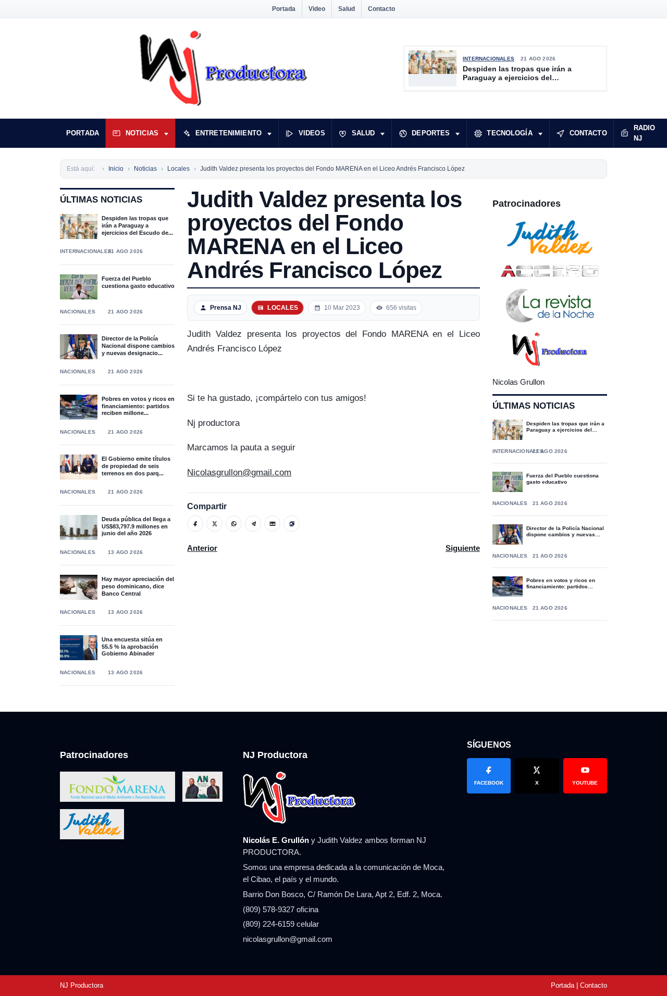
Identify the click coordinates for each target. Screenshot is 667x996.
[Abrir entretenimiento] (269, 133)
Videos (312, 133)
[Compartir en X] (214, 523)
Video (316, 8)
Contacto (381, 8)
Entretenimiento (228, 133)
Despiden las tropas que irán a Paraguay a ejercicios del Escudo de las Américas (517, 74)
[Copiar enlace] (291, 523)
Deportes (431, 133)
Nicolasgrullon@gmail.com (239, 472)
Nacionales (77, 311)
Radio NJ (645, 133)
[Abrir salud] (382, 133)
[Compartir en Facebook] (195, 523)
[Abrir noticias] (166, 133)
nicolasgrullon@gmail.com (287, 939)
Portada (283, 8)
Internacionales (488, 58)
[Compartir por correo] (272, 523)
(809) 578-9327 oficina (280, 909)
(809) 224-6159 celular (281, 923)
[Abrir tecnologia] (540, 133)
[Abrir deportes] (457, 133)
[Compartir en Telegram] (253, 523)
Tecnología (509, 133)
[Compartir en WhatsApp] (234, 523)
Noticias (142, 133)
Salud (346, 8)
